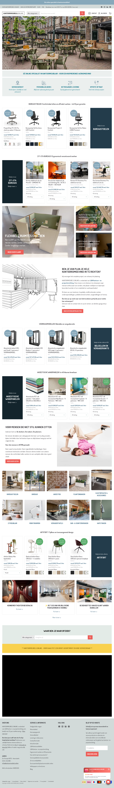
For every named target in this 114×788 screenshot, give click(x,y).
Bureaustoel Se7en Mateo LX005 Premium (78, 137)
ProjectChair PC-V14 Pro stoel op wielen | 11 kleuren (12, 137)
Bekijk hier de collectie (57, 56)
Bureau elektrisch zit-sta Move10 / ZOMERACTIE (33, 189)
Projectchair (7, 140)
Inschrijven (92, 762)
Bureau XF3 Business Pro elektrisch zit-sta (79, 189)
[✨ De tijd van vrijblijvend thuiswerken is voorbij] (57, 599)
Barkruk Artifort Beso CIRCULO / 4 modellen (33, 565)
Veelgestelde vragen (36, 734)
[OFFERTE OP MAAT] (96, 95)
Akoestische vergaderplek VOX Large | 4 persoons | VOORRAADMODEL (56, 358)
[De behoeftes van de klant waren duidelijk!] (94, 599)
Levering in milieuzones (36, 746)
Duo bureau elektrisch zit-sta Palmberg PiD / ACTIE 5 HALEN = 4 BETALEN (57, 190)
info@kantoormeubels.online (10, 771)
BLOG (38, 7)
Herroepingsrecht (35, 740)
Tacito (27, 411)
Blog (31, 777)
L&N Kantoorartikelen (36, 754)
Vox (5, 362)
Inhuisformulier (34, 751)
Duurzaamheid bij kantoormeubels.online (41, 771)
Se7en (27, 140)
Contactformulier (35, 749)
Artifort (5, 568)
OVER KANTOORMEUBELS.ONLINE (10, 7)
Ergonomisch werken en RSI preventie (40, 760)
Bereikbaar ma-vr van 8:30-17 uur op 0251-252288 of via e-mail (62, 7)
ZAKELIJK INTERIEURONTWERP (28, 7)
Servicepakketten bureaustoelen (39, 766)
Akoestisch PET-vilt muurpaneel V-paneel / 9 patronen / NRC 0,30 (79, 406)
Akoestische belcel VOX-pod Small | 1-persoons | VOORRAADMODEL (11, 358)
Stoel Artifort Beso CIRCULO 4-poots (54, 565)
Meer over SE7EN (13, 469)
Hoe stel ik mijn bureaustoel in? (38, 763)
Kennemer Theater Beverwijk (20, 613)
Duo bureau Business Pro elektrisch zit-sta (101, 189)
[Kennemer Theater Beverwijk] (19, 599)
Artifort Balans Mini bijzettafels (10, 565)
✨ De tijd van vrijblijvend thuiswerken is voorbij (57, 614)
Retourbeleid (33, 737)
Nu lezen (19, 617)
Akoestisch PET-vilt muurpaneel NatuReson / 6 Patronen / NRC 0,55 (57, 406)
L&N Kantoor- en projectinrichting (39, 757)
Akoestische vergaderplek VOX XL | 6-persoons (78, 357)
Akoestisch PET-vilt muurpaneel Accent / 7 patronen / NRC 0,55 (100, 406)
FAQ (43, 7)
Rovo (49, 140)
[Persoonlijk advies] (44, 95)
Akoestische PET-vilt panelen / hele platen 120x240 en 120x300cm (33, 406)
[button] (7, 51)
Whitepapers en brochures (37, 774)
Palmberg (50, 195)
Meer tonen (56, 625)
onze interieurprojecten (73, 319)
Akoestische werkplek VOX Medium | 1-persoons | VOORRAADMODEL (34, 358)
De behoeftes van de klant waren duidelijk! (94, 614)
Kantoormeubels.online (32, 192)
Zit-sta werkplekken (35, 768)
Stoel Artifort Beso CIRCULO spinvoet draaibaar (79, 565)
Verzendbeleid (34, 743)
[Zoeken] (82, 13)
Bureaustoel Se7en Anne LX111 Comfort (34, 137)
